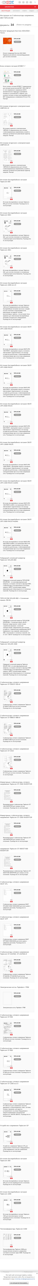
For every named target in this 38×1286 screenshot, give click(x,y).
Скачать (17, 42)
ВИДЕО (32, 11)
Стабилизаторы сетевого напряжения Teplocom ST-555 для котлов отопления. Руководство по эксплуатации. (17, 1039)
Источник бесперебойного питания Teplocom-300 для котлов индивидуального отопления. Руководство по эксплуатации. (16, 1182)
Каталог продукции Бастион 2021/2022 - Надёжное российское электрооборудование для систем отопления (16, 54)
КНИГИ (25, 11)
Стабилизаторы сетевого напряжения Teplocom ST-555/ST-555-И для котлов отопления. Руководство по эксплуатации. (17, 706)
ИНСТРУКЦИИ (5, 11)
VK (23, 2)
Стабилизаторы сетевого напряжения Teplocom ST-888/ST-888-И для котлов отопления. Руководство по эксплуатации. (17, 739)
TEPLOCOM (17, 38)
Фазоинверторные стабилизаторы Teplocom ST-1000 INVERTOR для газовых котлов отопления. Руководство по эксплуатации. (17, 839)
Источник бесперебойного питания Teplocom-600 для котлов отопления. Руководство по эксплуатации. (16, 203)
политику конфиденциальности (25, 1279)
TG (20, 2)
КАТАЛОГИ (16, 11)
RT (27, 2)
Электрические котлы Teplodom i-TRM (14, 1007)
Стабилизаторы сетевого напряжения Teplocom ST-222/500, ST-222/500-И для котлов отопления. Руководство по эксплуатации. (17, 976)
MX (31, 2)
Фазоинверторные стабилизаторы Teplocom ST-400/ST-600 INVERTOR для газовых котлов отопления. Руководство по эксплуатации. (17, 872)
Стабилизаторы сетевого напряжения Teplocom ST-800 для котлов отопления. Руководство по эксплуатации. (17, 1072)
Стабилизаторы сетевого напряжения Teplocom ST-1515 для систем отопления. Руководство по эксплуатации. (17, 773)
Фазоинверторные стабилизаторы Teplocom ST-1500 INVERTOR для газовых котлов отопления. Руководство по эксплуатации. (17, 806)
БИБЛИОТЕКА (9, 7)
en (35, 6)
